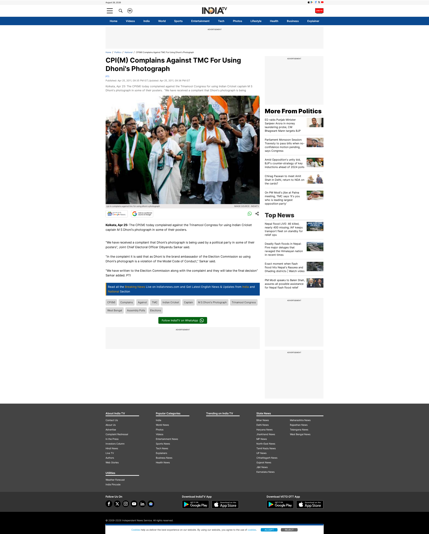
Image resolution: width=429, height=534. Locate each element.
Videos (130, 21)
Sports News (163, 443)
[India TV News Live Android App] (195, 504)
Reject (289, 529)
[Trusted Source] (142, 213)
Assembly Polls (136, 310)
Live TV (110, 453)
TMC (155, 302)
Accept (269, 529)
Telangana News (299, 429)
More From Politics (293, 111)
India (146, 21)
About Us (111, 424)
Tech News (162, 448)
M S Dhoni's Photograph (212, 302)
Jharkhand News (265, 434)
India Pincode (113, 484)
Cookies (135, 529)
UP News (261, 453)
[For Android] (280, 504)
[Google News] (117, 213)
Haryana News (264, 429)
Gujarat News (263, 462)
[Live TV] (319, 10)
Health (274, 21)
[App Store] (225, 504)
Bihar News (262, 420)
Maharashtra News (300, 420)
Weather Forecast (115, 479)
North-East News (265, 443)
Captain (188, 302)
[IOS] (309, 2)
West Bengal (114, 310)
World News (162, 424)
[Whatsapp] (250, 214)
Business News (164, 457)
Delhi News (262, 424)
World (162, 21)
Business (293, 21)
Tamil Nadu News (266, 448)
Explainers (161, 453)
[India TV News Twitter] (319, 2)
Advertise (111, 429)
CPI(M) (111, 302)
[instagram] (125, 503)
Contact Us (112, 420)
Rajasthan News (299, 424)
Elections (155, 310)
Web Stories (112, 462)
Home (113, 21)
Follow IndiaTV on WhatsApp (180, 320)
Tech (221, 21)
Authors (110, 457)
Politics (117, 52)
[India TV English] (214, 10)
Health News (163, 462)
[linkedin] (142, 503)
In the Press (112, 439)
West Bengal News (300, 434)
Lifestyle (256, 21)
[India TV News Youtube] (322, 2)
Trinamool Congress (244, 302)
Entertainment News (167, 439)
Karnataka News (265, 471)
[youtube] (134, 503)
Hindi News (112, 448)
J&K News (262, 467)
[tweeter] (117, 503)
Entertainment (200, 21)
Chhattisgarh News (266, 457)
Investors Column (115, 443)
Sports (178, 21)
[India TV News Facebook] (316, 2)
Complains (126, 302)
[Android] (312, 2)
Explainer (313, 21)
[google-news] (150, 503)
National (129, 52)
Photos (237, 21)
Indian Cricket (171, 302)
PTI (107, 76)
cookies (252, 529)
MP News (261, 439)
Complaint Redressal (117, 434)
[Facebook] (109, 503)
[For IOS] (309, 504)
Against (142, 302)
